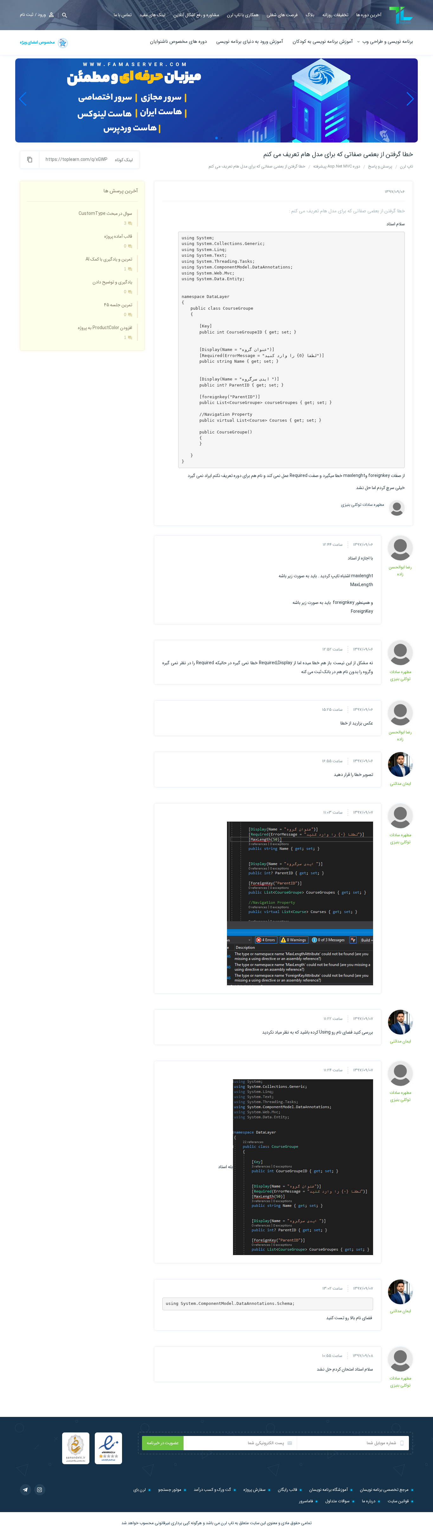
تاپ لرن (227, 1523)
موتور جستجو (169, 1489)
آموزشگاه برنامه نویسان (328, 1489)
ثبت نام (26, 14)
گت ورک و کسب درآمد (212, 1489)
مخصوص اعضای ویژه (37, 42)
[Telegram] (25, 1489)
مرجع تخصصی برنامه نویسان (384, 1489)
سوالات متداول (337, 1501)
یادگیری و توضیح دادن (112, 282)
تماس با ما (123, 14)
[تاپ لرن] (401, 15)
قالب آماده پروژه (118, 236)
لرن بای (139, 1489)
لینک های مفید (152, 14)
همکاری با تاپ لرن (243, 14)
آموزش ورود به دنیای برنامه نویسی (249, 41)
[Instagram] (39, 1489)
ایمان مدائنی (400, 783)
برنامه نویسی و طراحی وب (387, 41)
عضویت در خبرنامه (163, 1442)
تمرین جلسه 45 (118, 304)
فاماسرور (306, 1501)
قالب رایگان (287, 1489)
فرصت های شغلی (282, 14)
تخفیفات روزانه (335, 14)
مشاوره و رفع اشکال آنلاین (196, 14)
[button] (62, 15)
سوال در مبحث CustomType (105, 213)
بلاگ (310, 14)
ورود (42, 14)
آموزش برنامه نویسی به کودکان (323, 41)
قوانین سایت (398, 1501)
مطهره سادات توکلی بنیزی (366, 505)
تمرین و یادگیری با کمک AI (109, 259)
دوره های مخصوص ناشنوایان (178, 41)
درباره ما (368, 1501)
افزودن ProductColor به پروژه (105, 327)
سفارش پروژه (254, 1489)
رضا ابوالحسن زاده (400, 571)
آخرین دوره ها (368, 14)
